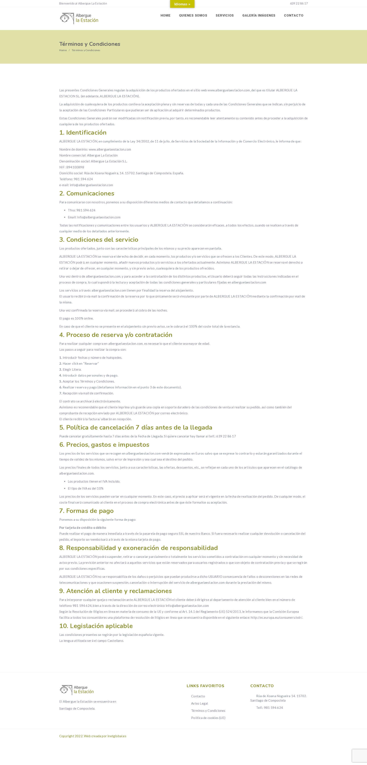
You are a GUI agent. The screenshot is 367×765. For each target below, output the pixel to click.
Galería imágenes (258, 15)
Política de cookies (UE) (208, 718)
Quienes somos (193, 15)
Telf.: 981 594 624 (269, 707)
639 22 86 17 (298, 3)
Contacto (293, 15)
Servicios (225, 15)
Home (166, 15)
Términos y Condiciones (208, 710)
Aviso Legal (199, 703)
